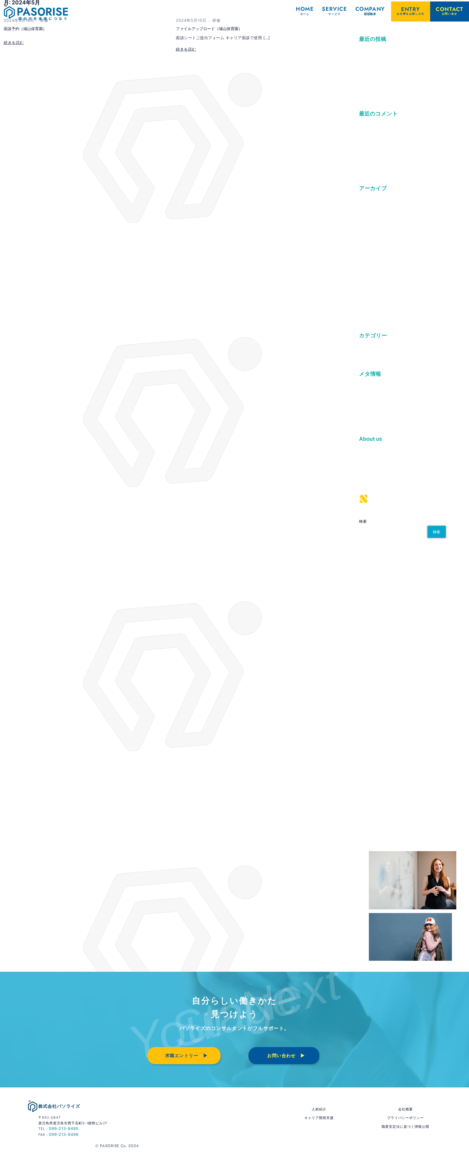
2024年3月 (369, 295)
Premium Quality (375, 139)
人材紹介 (319, 1109)
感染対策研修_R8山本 (378, 92)
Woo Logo (369, 148)
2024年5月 (369, 286)
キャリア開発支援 (319, 1118)
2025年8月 (369, 231)
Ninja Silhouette (374, 157)
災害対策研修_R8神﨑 (378, 82)
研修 (363, 352)
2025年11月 (370, 222)
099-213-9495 (64, 1128)
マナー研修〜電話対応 (379, 55)
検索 (363, 521)
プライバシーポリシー (405, 1118)
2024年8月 (369, 268)
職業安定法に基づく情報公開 (405, 1126)
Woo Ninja (369, 130)
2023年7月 (369, 313)
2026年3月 (369, 213)
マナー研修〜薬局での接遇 (383, 64)
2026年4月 (369, 204)
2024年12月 (370, 259)
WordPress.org (373, 417)
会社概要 (405, 1109)
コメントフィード (375, 408)
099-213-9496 (64, 1134)
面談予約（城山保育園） (25, 28)
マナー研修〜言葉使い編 (381, 73)
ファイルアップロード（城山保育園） (209, 28)
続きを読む (14, 42)
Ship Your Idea (373, 166)
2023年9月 (369, 304)
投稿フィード (371, 399)
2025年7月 (369, 241)
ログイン (367, 390)
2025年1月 (369, 250)
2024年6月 (369, 277)
